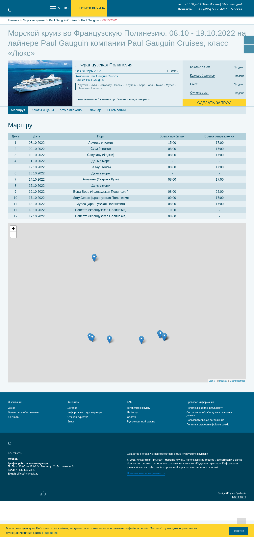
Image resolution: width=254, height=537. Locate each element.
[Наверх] (241, 522)
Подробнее (50, 532)
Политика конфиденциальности (146, 473)
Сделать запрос (214, 103)
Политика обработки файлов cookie (208, 424)
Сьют (193, 84)
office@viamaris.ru (27, 473)
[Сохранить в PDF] (249, 49)
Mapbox (223, 380)
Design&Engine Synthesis (232, 493)
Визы (70, 421)
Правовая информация (200, 402)
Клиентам (73, 402)
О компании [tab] (116, 110)
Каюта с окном (200, 67)
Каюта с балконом (202, 75)
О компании (15, 402)
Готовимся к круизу (138, 407)
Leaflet (212, 380)
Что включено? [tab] (71, 110)
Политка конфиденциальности (205, 407)
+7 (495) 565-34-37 (212, 9)
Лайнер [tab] (95, 110)
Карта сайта (239, 496)
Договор (72, 407)
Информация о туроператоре (84, 412)
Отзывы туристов (77, 416)
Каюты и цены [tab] (43, 110)
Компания (96, 76)
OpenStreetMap (237, 380)
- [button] (13, 234)
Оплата (131, 416)
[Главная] (28, 11)
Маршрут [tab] (18, 110)
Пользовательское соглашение (205, 419)
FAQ (129, 402)
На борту (132, 412)
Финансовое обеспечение (23, 412)
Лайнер (89, 80)
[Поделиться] (249, 40)
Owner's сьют (199, 92)
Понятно (238, 530)
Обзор (11, 407)
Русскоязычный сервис (141, 421)
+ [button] (13, 228)
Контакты (185, 9)
